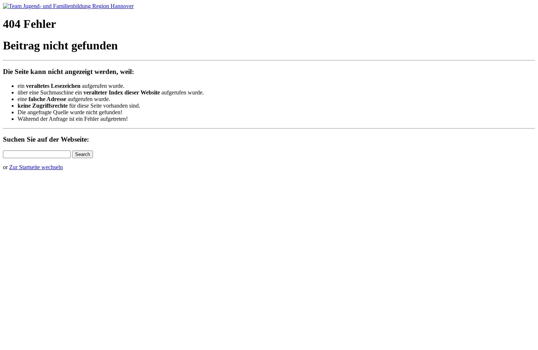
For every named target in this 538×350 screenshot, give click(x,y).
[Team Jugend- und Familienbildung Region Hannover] (68, 6)
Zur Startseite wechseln (36, 167)
